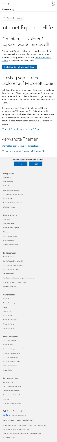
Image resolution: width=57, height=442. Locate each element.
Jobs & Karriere (8, 382)
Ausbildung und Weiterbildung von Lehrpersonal (18, 278)
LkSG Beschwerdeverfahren (12, 403)
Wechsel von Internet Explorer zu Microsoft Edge (24, 151)
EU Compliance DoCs (34, 433)
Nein (36, 163)
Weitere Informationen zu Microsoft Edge (20, 129)
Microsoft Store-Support (11, 228)
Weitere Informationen (10, 245)
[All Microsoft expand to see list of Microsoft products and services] (3, 3)
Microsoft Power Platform (11, 361)
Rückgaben (6, 232)
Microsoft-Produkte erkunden (12, 203)
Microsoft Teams (8, 324)
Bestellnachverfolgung (10, 236)
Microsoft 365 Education (11, 269)
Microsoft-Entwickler (9, 340)
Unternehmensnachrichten (11, 391)
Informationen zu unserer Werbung (14, 433)
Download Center (8, 223)
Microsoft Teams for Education (13, 265)
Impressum (32, 425)
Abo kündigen (23, 425)
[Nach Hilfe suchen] (9, 3)
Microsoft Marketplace (10, 357)
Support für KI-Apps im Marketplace (14, 349)
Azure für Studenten (9, 286)
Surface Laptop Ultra (9, 186)
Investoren (6, 399)
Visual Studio (7, 370)
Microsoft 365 (7, 199)
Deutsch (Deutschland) (14, 411)
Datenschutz (42, 425)
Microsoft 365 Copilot (10, 320)
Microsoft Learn (8, 345)
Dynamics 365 (7, 311)
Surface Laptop (8, 182)
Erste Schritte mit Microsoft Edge (19, 66)
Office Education (8, 274)
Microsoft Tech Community (11, 353)
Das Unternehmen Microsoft (12, 386)
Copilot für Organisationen (11, 190)
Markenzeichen (24, 429)
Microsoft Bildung (8, 257)
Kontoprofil (6, 219)
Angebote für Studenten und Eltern (14, 282)
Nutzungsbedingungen (10, 429)
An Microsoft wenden (10, 425)
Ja (21, 163)
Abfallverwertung (8, 240)
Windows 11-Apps (9, 207)
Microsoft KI (7, 299)
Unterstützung (8, 9)
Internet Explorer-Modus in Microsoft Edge (21, 145)
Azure (5, 307)
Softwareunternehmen (10, 366)
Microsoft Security (9, 303)
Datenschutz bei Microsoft (11, 395)
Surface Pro (6, 177)
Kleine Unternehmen (9, 328)
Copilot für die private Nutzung (13, 194)
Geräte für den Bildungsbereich (13, 261)
